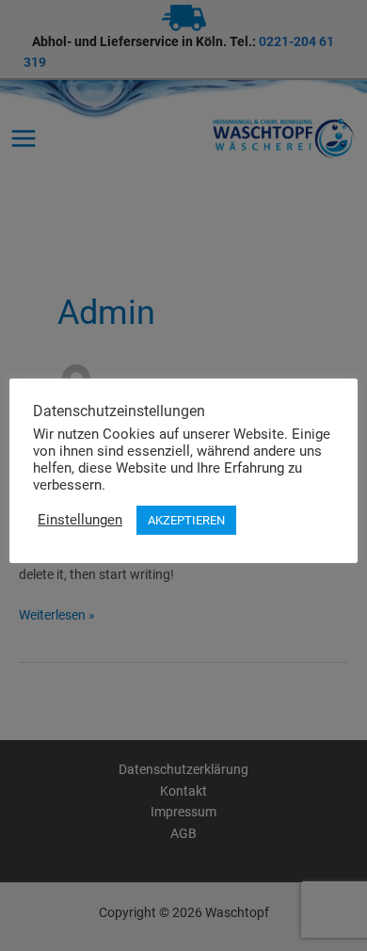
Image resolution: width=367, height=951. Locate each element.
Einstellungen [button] (80, 519)
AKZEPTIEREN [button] (186, 520)
